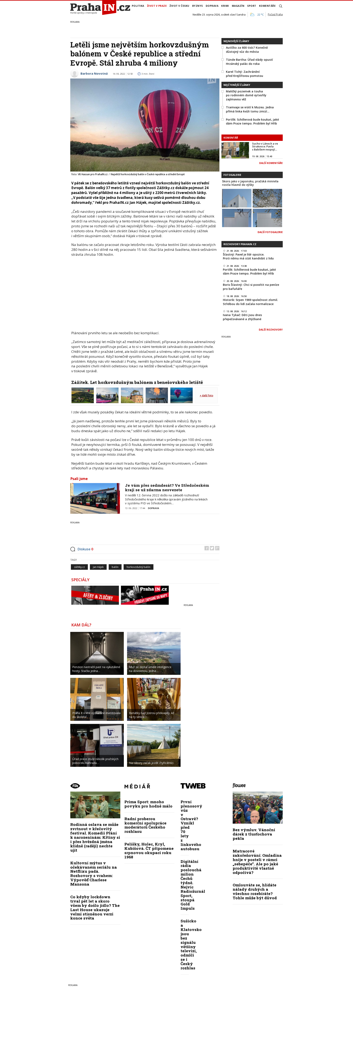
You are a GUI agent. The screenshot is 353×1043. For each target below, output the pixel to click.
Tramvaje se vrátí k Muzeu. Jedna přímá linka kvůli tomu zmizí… (250, 109)
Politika (138, 6)
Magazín (238, 6)
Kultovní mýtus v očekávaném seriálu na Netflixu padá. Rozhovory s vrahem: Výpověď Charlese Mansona (93, 873)
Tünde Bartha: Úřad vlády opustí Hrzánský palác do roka (249, 62)
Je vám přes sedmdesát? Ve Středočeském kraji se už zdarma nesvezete (167, 487)
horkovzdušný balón (138, 567)
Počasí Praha (275, 14)
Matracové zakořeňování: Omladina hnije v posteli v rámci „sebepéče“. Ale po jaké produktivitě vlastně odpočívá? (257, 861)
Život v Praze (157, 6)
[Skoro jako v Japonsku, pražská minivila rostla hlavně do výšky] (236, 197)
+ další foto (206, 395)
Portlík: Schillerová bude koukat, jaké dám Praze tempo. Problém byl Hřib (252, 122)
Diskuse (85, 549)
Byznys (197, 6)
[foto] (82, 395)
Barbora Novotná (94, 73)
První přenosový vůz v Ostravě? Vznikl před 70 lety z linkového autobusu (191, 825)
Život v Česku (179, 6)
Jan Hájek (98, 567)
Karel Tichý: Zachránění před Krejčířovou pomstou (244, 74)
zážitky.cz (79, 567)
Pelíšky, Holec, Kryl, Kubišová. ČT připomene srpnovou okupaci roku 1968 (149, 850)
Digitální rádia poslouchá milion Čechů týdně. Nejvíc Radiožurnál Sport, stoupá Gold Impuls (193, 885)
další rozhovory (271, 329)
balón (115, 567)
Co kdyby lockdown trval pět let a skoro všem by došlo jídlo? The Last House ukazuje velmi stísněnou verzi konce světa (95, 907)
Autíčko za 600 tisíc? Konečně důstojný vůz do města (247, 50)
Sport (251, 6)
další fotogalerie (270, 232)
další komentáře (271, 163)
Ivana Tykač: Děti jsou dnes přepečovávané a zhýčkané (242, 317)
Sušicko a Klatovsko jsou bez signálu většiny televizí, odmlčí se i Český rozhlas (191, 944)
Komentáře (267, 6)
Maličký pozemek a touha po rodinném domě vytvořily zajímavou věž (246, 95)
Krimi (225, 6)
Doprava (212, 6)
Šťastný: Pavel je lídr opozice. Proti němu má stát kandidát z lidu (248, 256)
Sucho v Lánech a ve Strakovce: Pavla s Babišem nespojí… (265, 146)
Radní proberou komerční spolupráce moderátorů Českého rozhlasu (145, 825)
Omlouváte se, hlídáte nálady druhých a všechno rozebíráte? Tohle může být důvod (255, 891)
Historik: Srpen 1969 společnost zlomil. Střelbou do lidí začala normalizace (250, 302)
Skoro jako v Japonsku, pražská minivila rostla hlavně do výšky (250, 183)
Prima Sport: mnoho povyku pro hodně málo (148, 804)
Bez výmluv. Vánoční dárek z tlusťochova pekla (254, 834)
